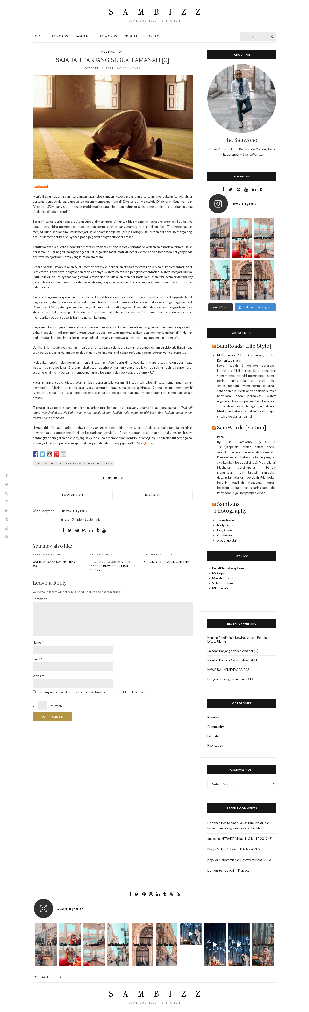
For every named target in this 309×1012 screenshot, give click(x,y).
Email (37, 659)
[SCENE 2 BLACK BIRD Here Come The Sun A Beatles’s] (191, 934)
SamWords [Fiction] (241, 427)
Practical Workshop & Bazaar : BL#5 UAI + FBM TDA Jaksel (112, 566)
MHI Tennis (220, 588)
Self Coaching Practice (233, 870)
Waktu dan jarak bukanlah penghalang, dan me (262, 281)
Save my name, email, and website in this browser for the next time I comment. (92, 692)
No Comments (128, 68)
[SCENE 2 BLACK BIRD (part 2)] (215, 934)
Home (37, 36)
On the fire (224, 535)
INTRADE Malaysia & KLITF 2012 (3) (246, 839)
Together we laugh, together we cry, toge (241, 239)
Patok (221, 437)
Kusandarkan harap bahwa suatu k (263, 239)
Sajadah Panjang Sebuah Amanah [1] (232, 660)
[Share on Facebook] (35, 454)
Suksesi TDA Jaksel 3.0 (243, 849)
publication (44, 463)
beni (210, 870)
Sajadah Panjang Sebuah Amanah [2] (232, 651)
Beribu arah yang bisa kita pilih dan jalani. (219, 281)
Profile (131, 36)
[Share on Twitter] (42, 454)
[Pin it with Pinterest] (56, 454)
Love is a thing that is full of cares (218, 239)
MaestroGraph (222, 578)
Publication (112, 51)
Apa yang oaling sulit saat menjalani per (263, 946)
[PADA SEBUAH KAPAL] (264, 228)
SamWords (107, 36)
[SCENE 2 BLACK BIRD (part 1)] (239, 934)
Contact (153, 36)
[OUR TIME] (242, 228)
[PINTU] (242, 270)
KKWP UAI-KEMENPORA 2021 (229, 670)
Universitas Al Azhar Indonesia (85, 463)
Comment (40, 599)
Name (38, 642)
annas (211, 839)
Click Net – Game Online (166, 562)
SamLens (83, 36)
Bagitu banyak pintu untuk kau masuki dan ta (242, 281)
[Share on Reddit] (49, 454)
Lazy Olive (224, 530)
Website (38, 676)
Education (214, 736)
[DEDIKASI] (263, 934)
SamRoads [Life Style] (244, 345)
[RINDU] (264, 270)
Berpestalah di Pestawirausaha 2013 (245, 860)
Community (215, 727)
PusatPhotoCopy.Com (228, 568)
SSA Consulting (222, 583)
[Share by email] (63, 454)
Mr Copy (218, 573)
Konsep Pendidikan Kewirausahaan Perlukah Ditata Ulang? (238, 639)
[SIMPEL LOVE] (220, 228)
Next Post (152, 494)
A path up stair (227, 540)
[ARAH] (220, 270)
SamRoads (59, 36)
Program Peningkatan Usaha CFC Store (234, 679)
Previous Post (72, 494)
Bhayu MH (214, 849)
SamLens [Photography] (230, 507)
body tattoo (225, 525)
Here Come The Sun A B (214, 946)
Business (213, 717)
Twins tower (225, 520)
